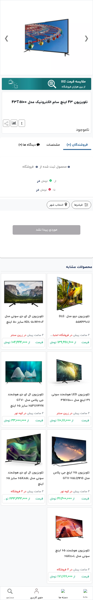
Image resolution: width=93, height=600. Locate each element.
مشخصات (53, 145)
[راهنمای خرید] (21, 122)
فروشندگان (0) (77, 145)
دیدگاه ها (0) (27, 145)
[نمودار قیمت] (13, 122)
